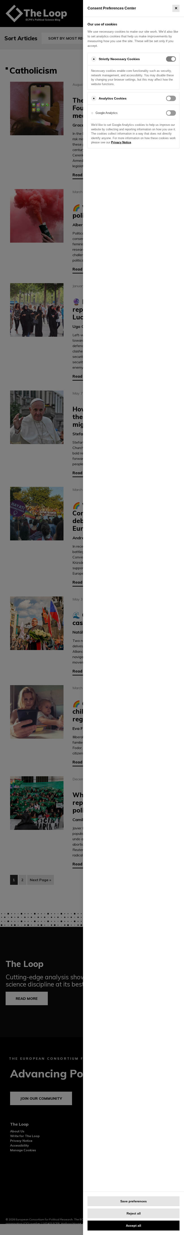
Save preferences (133, 1201)
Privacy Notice (121, 142)
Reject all (134, 1213)
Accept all (133, 1225)
